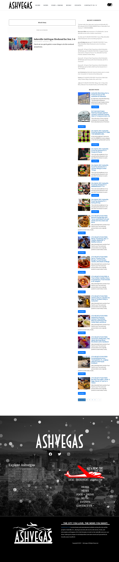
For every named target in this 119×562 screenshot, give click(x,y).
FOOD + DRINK (57, 5)
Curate (49, 476)
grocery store (52, 482)
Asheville (21, 469)
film (51, 479)
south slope (32, 494)
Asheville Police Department (39, 471)
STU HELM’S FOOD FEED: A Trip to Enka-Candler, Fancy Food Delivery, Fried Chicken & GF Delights (100, 279)
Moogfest (44, 487)
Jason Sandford (38, 41)
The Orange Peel (29, 497)
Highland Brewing (30, 484)
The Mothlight (15, 497)
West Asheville (28, 499)
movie (54, 487)
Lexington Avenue (16, 487)
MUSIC (68, 5)
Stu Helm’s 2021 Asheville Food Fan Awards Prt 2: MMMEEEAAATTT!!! (99, 184)
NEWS (45, 5)
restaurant (52, 492)
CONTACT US (89, 5)
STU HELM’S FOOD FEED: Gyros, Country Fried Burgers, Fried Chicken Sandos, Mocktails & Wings (100, 259)
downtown (14, 479)
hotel (42, 484)
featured (41, 479)
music (25, 489)
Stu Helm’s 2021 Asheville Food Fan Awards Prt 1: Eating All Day (99, 201)
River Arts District (17, 494)
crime (42, 476)
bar (54, 471)
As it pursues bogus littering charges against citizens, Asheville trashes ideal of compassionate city (100, 113)
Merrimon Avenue (31, 487)
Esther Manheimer (28, 479)
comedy (21, 476)
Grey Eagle (39, 482)
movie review (14, 489)
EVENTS (78, 5)
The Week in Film (44, 497)
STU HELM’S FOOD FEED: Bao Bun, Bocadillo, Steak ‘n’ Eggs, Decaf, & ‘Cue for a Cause (100, 380)
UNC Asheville (14, 499)
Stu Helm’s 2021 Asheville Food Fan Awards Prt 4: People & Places (99, 150)
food (12, 482)
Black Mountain (37, 474)
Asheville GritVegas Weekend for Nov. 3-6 (54, 39)
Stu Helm (80, 37)
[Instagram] (110, 4)
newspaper (13, 492)
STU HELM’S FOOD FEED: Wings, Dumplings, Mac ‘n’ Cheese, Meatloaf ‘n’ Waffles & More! (99, 239)
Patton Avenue (26, 492)
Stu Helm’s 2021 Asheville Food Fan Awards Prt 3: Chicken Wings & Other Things (99, 167)
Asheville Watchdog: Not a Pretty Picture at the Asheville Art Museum (100, 94)
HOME (37, 5)
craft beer (32, 476)
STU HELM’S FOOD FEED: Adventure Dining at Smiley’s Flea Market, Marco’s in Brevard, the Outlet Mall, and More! (99, 319)
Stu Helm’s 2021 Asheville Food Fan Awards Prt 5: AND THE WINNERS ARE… (100, 132)
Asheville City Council (18, 471)
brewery (50, 474)
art (11, 469)
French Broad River (24, 482)
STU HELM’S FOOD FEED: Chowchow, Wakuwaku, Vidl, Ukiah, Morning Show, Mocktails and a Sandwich (100, 339)
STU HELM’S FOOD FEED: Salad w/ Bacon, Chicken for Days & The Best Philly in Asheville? (100, 298)
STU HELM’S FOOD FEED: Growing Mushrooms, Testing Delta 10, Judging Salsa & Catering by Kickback (99, 360)
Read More (95, 107)
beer (12, 474)
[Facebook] (50, 454)
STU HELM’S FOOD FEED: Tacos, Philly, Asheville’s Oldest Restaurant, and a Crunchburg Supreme (93, 44)
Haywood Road (15, 484)
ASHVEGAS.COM (66, 527)
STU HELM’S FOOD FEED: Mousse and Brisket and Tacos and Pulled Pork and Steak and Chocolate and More (100, 219)
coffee (12, 476)
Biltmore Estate (23, 474)
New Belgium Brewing (39, 489)
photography (39, 492)
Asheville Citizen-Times (36, 469)
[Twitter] (59, 454)
